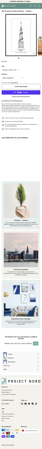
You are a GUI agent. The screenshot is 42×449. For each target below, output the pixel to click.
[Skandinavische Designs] (21, 299)
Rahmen (4, 74)
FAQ (3, 420)
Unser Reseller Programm (9, 394)
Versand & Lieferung (7, 416)
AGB (3, 411)
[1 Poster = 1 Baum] (21, 200)
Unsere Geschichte (7, 390)
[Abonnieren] (35, 343)
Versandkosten (14, 82)
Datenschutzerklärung (8, 414)
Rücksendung (5, 418)
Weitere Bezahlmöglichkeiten (21, 96)
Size (3, 66)
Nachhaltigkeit (6, 392)
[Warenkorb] (35, 6)
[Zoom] (34, 53)
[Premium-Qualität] (21, 250)
